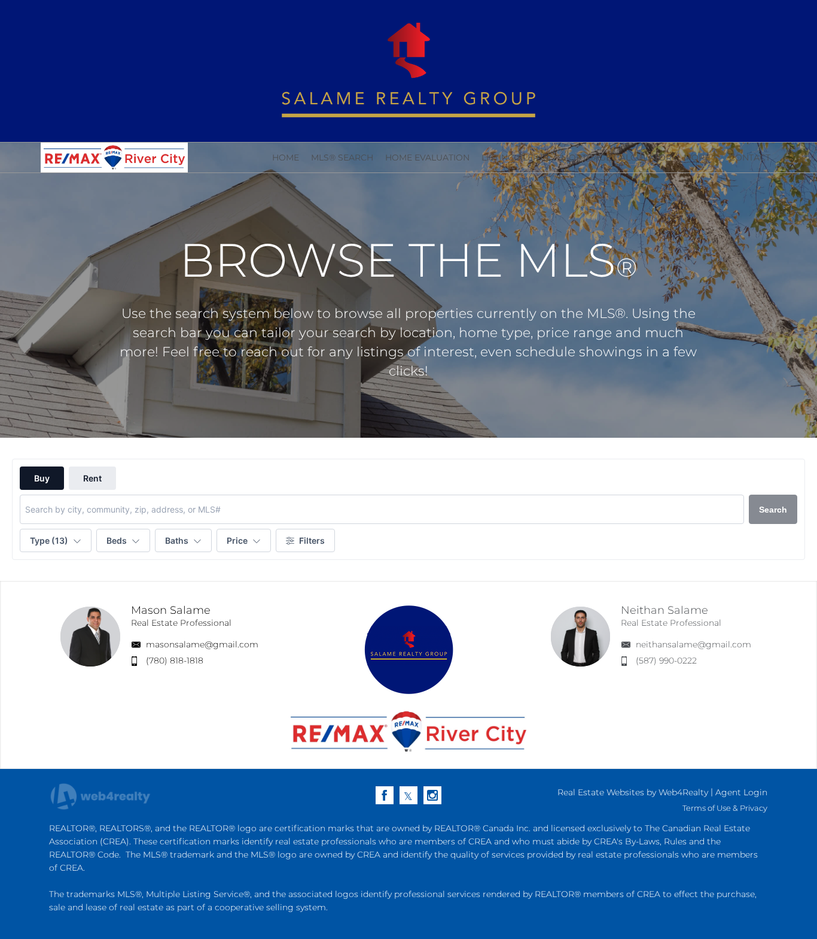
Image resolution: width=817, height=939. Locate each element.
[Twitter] (408, 795)
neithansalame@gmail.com (693, 644)
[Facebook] (385, 795)
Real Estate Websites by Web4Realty (632, 792)
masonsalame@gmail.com (202, 644)
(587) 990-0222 (666, 660)
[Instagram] (432, 795)
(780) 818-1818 (174, 660)
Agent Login (741, 792)
